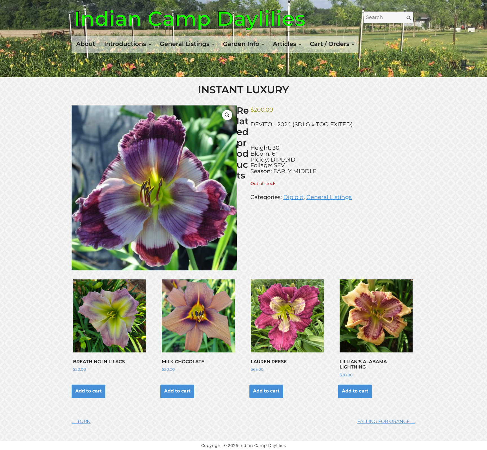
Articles (284, 44)
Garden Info (241, 44)
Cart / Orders (329, 44)
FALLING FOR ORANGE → (386, 421)
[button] (227, 115)
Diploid (293, 197)
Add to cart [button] (88, 391)
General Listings (185, 44)
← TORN (81, 421)
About (85, 44)
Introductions (125, 44)
